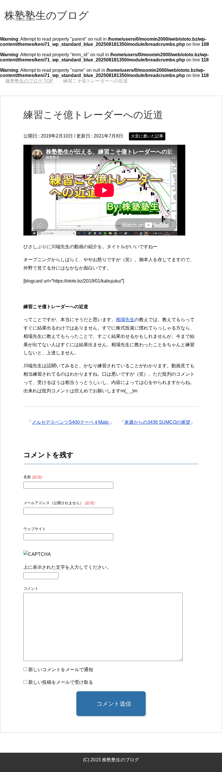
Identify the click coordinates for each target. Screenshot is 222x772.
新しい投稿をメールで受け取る (60, 682)
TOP (29, 80)
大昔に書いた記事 (147, 136)
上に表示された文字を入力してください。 (67, 567)
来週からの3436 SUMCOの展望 (157, 422)
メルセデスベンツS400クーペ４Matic (70, 422)
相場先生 (125, 319)
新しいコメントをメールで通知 (60, 669)
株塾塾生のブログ (46, 15)
